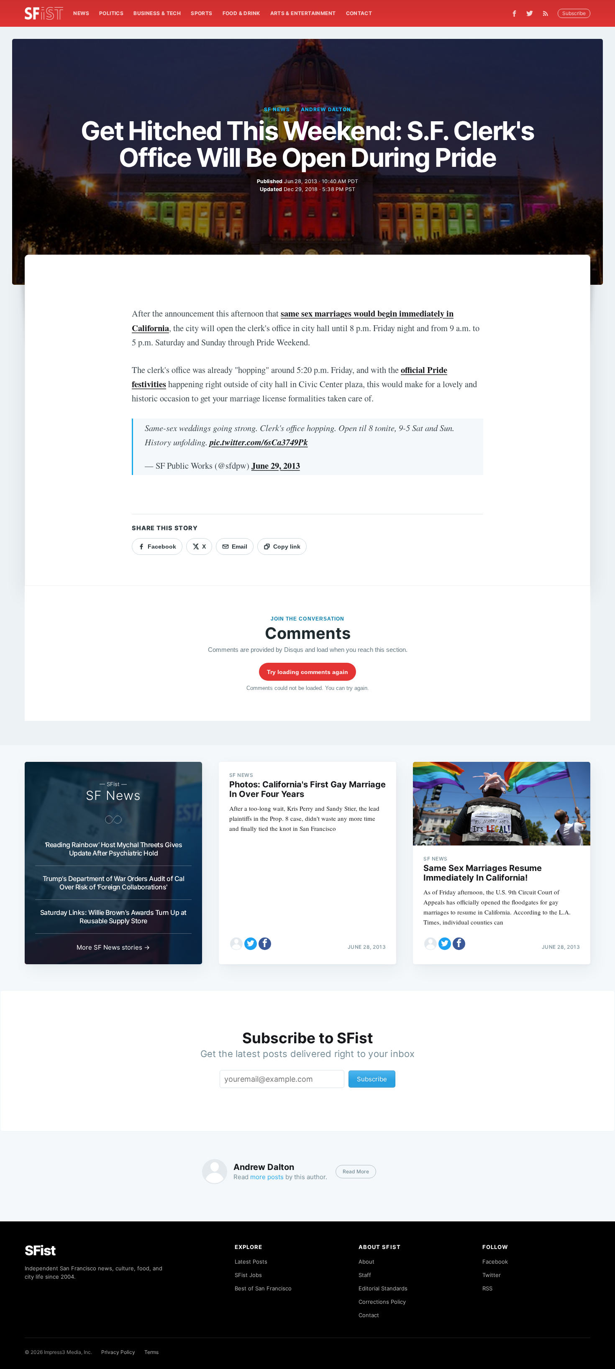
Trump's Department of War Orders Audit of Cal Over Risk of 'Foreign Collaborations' (113, 882)
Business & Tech (157, 13)
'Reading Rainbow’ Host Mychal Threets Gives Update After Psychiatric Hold (113, 848)
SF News (277, 109)
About (366, 1261)
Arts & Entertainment (303, 13)
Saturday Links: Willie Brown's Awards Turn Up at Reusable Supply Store (113, 916)
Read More (356, 1171)
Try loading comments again (307, 672)
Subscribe (574, 13)
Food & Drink (241, 13)
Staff (365, 1275)
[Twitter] (530, 13)
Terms (151, 1352)
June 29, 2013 (275, 465)
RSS (487, 1288)
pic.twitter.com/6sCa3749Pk (259, 442)
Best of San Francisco (263, 1288)
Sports (201, 13)
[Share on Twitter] (250, 944)
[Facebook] (514, 13)
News (81, 13)
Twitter (491, 1275)
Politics (111, 13)
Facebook (495, 1261)
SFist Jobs (248, 1275)
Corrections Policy (382, 1301)
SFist (40, 1250)
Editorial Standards (383, 1288)
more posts (267, 1177)
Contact (359, 13)
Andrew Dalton (326, 109)
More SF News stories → (113, 947)
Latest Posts (251, 1261)
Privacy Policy (118, 1352)
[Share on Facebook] (265, 944)
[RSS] (548, 13)
